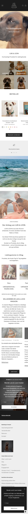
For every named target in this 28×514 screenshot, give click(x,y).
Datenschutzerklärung (8, 486)
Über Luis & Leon (6, 459)
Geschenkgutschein (7, 427)
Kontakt (4, 436)
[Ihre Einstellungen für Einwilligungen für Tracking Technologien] (25, 511)
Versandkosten (6, 430)
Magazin (4, 465)
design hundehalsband (7, 340)
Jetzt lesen (14, 371)
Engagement (5, 467)
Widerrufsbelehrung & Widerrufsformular (13, 483)
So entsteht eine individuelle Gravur (12, 343)
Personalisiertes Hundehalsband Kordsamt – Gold (9, 121)
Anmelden (14, 407)
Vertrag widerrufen (6, 415)
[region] (14, 147)
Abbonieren (14, 508)
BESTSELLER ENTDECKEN (14, 31)
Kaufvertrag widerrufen (8, 480)
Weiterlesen (5, 362)
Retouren (4, 433)
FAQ (3, 462)
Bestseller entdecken (14, 135)
